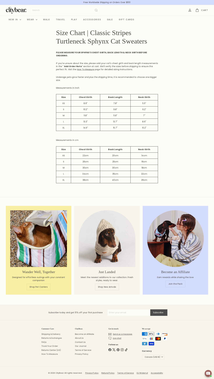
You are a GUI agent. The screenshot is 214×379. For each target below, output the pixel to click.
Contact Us (80, 342)
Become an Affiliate (84, 334)
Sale (110, 19)
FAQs (43, 342)
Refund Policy (108, 373)
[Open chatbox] (208, 373)
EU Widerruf (142, 373)
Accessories (92, 19)
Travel (60, 19)
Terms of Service (83, 350)
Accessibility (157, 373)
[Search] (96, 10)
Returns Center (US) (51, 350)
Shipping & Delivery (50, 334)
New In (14, 19)
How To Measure (49, 354)
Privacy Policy (81, 354)
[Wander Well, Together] (38, 238)
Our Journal (80, 346)
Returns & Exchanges (51, 338)
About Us (79, 338)
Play (74, 19)
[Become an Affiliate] (175, 238)
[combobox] (65, 10)
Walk (46, 19)
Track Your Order (49, 346)
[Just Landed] (107, 238)
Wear (31, 19)
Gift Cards (127, 19)
